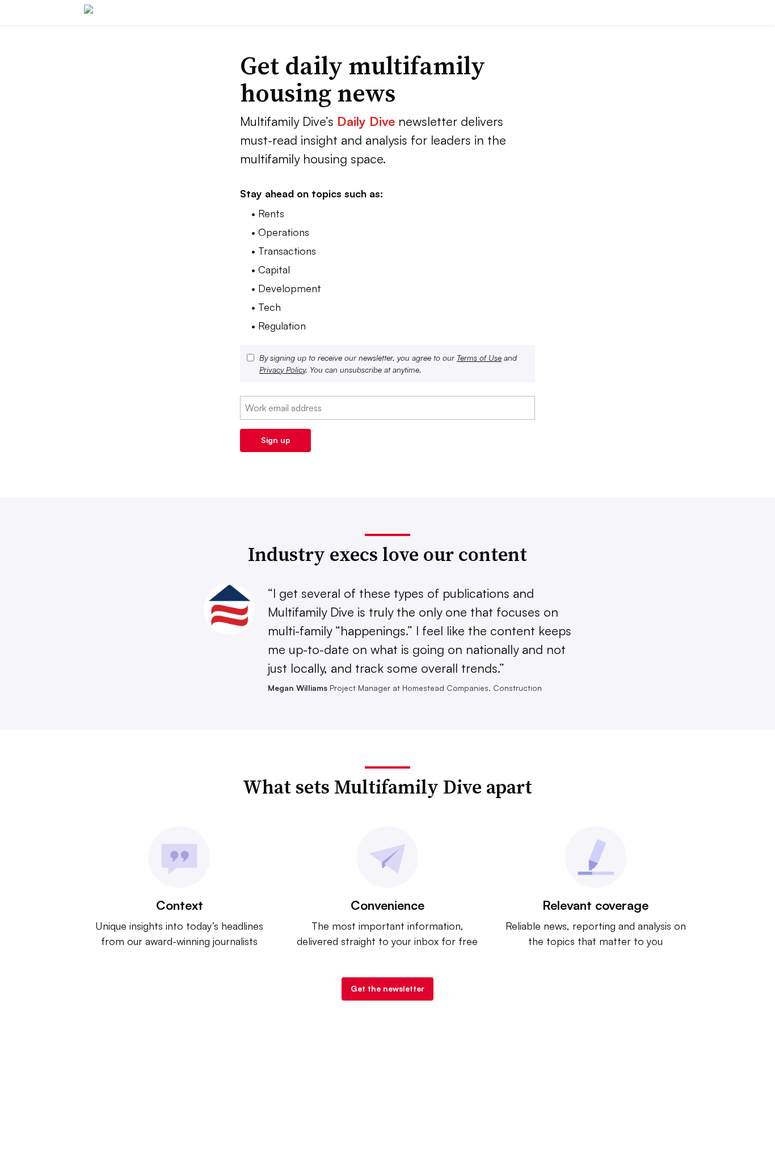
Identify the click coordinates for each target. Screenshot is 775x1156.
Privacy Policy (282, 369)
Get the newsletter (387, 988)
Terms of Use (479, 357)
